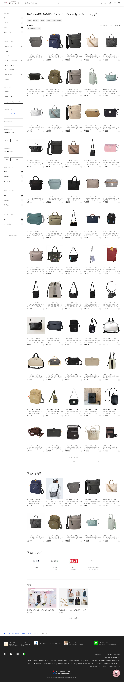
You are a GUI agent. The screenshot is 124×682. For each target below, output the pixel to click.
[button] (13, 18)
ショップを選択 (12, 113)
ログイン (104, 3)
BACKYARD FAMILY (13, 633)
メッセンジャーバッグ (33, 633)
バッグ (23, 633)
